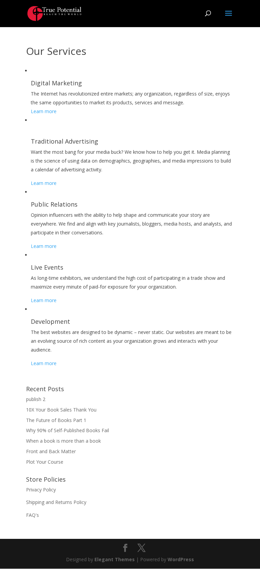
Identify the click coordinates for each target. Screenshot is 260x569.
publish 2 (35, 399)
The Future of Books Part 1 (56, 420)
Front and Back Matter (51, 451)
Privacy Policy (41, 489)
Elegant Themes (114, 559)
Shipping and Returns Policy (56, 502)
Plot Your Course (44, 462)
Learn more (44, 111)
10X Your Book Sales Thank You (61, 409)
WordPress (181, 559)
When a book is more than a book (63, 441)
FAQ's (32, 515)
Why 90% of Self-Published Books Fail (67, 430)
